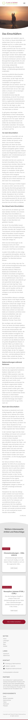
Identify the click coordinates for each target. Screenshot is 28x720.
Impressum (6, 653)
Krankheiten (6, 548)
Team (4, 642)
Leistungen (6, 640)
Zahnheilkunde (7, 587)
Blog (4, 644)
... (20, 564)
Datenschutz (6, 655)
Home (4, 638)
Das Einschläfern (11, 33)
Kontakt (5, 646)
